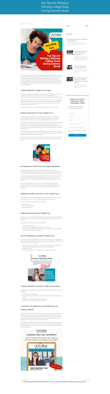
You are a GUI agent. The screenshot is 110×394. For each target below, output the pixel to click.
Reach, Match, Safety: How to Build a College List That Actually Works (81, 53)
